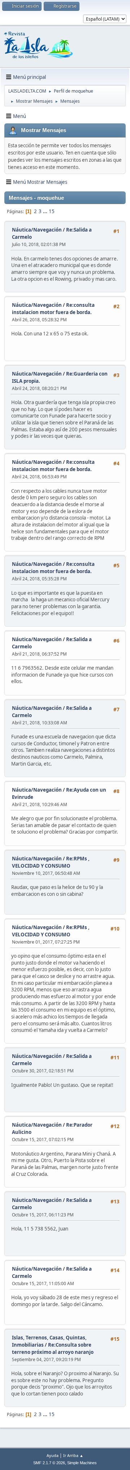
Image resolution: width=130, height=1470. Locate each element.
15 (52, 211)
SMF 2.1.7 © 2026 (49, 1463)
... (45, 211)
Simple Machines (82, 1463)
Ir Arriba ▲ (73, 1455)
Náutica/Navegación (37, 229)
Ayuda (52, 1455)
